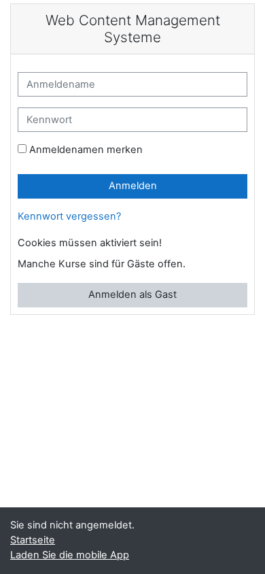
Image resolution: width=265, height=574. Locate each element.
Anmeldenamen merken (86, 150)
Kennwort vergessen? (69, 216)
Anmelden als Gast (132, 294)
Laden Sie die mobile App (69, 555)
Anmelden (133, 186)
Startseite (32, 540)
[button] (173, 243)
